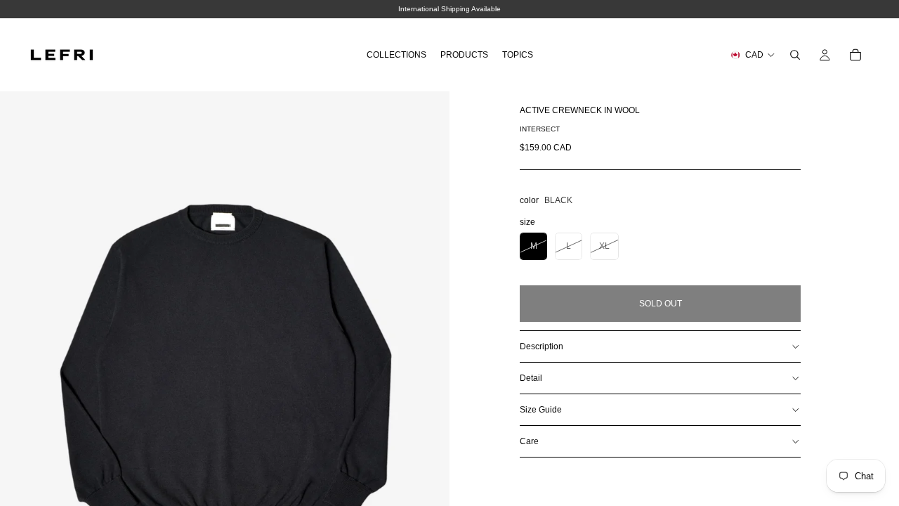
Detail (531, 378)
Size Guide (541, 410)
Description (541, 346)
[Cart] (855, 54)
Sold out (660, 304)
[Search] (795, 54)
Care (529, 441)
